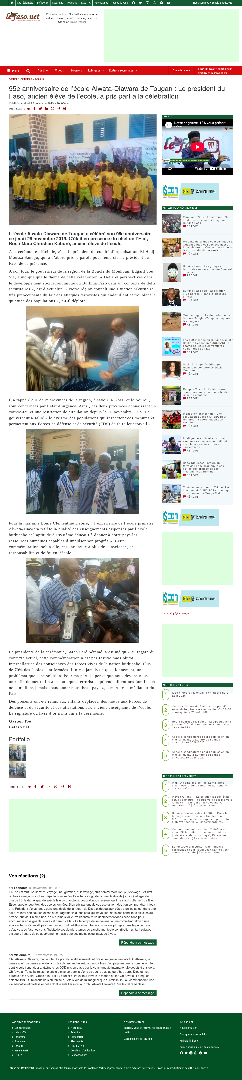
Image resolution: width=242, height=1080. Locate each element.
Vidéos (59, 70)
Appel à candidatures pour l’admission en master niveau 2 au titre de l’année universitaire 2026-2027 (200, 754)
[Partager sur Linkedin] (46, 109)
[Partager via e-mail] (28, 109)
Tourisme (72, 2)
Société (39, 79)
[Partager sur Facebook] (34, 109)
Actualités (26, 79)
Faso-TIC (86, 2)
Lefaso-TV (42, 2)
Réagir (192, 226)
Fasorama (57, 2)
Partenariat (77, 1037)
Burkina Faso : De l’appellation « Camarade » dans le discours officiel (204, 293)
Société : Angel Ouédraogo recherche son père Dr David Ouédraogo (203, 367)
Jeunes (18, 1055)
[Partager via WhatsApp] (52, 109)
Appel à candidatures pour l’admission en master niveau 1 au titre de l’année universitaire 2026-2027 (200, 739)
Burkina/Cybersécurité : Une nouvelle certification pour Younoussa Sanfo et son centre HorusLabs (201, 849)
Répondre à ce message (137, 942)
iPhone (194, 1040)
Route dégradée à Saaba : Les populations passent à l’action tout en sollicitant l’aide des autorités (201, 724)
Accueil (13, 79)
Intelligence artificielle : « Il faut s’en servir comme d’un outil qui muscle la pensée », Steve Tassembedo (205, 442)
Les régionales (25, 2)
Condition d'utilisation (83, 1050)
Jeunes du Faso (120, 2)
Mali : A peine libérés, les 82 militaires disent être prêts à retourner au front (198, 784)
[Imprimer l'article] (64, 109)
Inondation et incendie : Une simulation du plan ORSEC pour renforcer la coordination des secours (204, 418)
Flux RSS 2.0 (77, 1046)
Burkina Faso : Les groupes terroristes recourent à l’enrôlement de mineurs (207, 269)
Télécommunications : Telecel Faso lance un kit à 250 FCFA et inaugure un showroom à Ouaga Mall (208, 490)
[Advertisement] (173, 35)
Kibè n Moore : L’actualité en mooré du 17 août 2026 (201, 694)
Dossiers (76, 70)
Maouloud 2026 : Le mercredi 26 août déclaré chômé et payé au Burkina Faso (205, 219)
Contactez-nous (181, 70)
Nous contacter (188, 1027)
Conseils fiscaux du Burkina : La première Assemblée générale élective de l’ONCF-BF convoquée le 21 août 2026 (202, 709)
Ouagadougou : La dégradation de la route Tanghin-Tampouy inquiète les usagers (207, 318)
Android (184, 1040)
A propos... (76, 1027)
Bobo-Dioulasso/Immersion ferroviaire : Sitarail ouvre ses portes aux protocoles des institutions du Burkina (203, 467)
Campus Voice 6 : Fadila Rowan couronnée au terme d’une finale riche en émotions (205, 392)
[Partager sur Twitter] (40, 109)
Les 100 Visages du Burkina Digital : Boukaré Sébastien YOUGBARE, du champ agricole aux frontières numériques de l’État (208, 344)
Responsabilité (79, 1055)
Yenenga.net (101, 2)
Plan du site (77, 1041)
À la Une (43, 70)
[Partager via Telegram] (58, 109)
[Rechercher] (28, 71)
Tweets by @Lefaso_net (176, 613)
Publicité (75, 1032)
